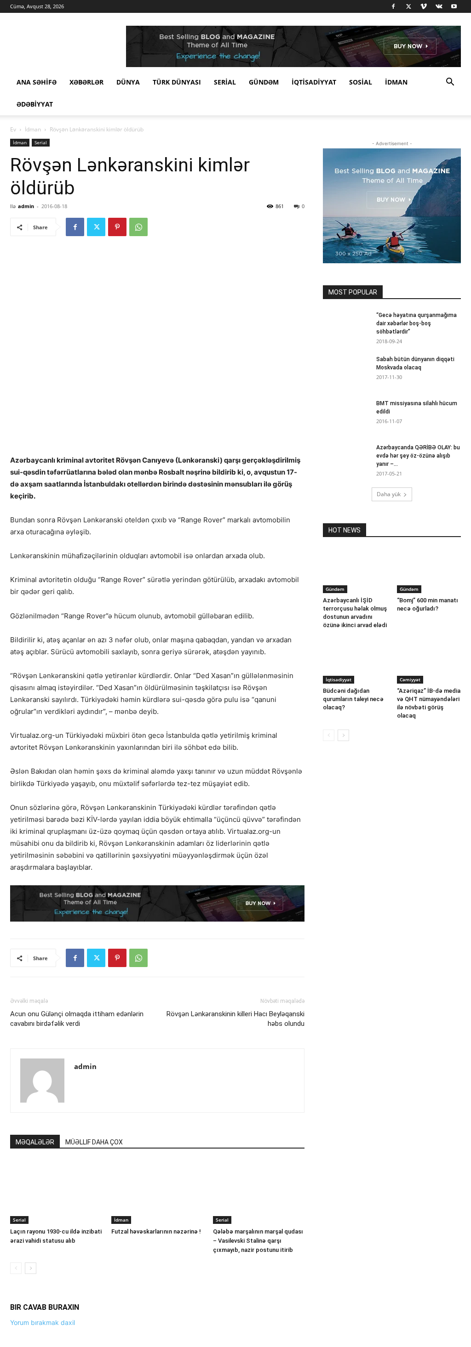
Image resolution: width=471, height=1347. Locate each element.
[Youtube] (454, 6)
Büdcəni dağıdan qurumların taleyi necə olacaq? (353, 699)
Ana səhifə (37, 82)
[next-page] (30, 1268)
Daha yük (389, 494)
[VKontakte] (439, 6)
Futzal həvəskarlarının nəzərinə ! (156, 1231)
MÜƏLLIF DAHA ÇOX (94, 1142)
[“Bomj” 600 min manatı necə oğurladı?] (429, 571)
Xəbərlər (86, 82)
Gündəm (264, 82)
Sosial (360, 82)
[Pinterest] (117, 227)
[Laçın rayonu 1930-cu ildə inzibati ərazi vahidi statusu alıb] (56, 1192)
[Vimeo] (424, 6)
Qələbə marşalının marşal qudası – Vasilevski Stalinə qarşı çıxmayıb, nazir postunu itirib (258, 1240)
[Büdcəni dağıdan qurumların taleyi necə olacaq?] (355, 662)
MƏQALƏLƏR (35, 1142)
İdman (396, 82)
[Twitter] (408, 6)
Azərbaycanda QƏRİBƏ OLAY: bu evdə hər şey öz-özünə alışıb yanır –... (418, 455)
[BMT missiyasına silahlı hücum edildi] (346, 415)
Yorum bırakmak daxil (42, 1322)
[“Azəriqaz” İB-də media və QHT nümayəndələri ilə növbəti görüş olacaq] (429, 662)
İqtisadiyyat (314, 82)
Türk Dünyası (177, 82)
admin (26, 206)
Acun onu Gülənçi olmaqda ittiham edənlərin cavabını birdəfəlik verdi (77, 1019)
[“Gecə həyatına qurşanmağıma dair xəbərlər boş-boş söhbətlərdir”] (346, 327)
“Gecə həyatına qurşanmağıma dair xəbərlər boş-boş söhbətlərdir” (416, 323)
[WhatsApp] (138, 227)
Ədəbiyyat (35, 104)
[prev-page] (16, 1268)
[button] (450, 83)
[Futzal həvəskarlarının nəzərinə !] (157, 1192)
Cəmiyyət (410, 679)
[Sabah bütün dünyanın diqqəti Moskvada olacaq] (346, 371)
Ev (13, 129)
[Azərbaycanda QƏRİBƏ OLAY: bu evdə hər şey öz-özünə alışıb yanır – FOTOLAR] (344, 458)
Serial (225, 82)
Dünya (128, 82)
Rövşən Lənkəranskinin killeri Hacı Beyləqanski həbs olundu (235, 1019)
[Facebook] (393, 6)
